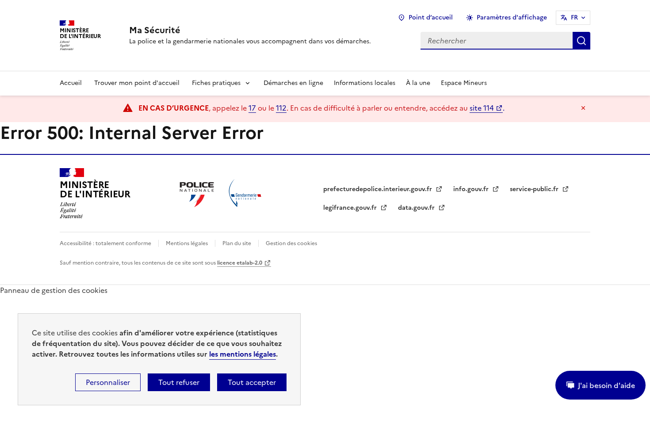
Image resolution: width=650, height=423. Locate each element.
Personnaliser (108, 382)
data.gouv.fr (417, 207)
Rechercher (581, 41)
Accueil (71, 83)
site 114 (482, 108)
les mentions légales (242, 354)
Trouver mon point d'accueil (137, 83)
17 (252, 108)
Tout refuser (178, 382)
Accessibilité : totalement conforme (105, 243)
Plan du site (236, 243)
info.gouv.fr (471, 189)
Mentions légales (187, 243)
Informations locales (364, 83)
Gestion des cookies (291, 243)
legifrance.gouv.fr (351, 207)
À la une (418, 83)
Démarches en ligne (293, 83)
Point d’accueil (431, 17)
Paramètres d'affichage (512, 17)
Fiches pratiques (216, 83)
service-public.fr (535, 189)
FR (574, 17)
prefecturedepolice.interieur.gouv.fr (378, 189)
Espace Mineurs (464, 83)
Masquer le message (583, 108)
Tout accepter (252, 382)
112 (281, 108)
